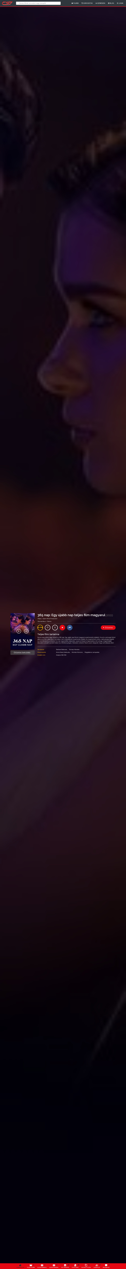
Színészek (101, 3)
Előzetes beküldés (22, 652)
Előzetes (109, 627)
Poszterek (75, 1266)
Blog (111, 3)
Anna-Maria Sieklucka (63, 652)
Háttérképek (65, 1266)
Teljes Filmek (31, 1266)
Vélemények (106, 1266)
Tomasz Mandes (74, 649)
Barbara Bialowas (62, 649)
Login (120, 3)
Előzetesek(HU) (42, 1266)
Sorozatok (88, 3)
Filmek (76, 3)
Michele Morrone (77, 652)
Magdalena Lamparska (92, 652)
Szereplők (97, 1266)
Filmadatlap (20, 1267)
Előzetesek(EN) (53, 1266)
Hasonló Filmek (86, 1266)
